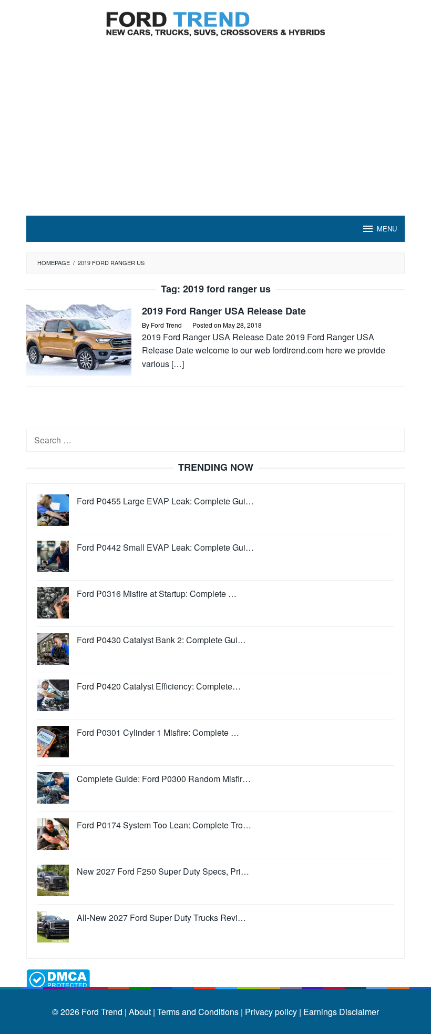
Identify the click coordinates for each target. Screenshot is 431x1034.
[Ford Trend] (215, 22)
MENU (387, 229)
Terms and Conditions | (199, 1012)
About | (142, 1012)
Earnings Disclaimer (340, 1012)
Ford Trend (101, 1012)
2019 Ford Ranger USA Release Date (224, 311)
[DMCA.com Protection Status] (58, 978)
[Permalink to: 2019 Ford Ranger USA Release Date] (78, 339)
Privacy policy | (272, 1012)
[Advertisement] (215, 136)
